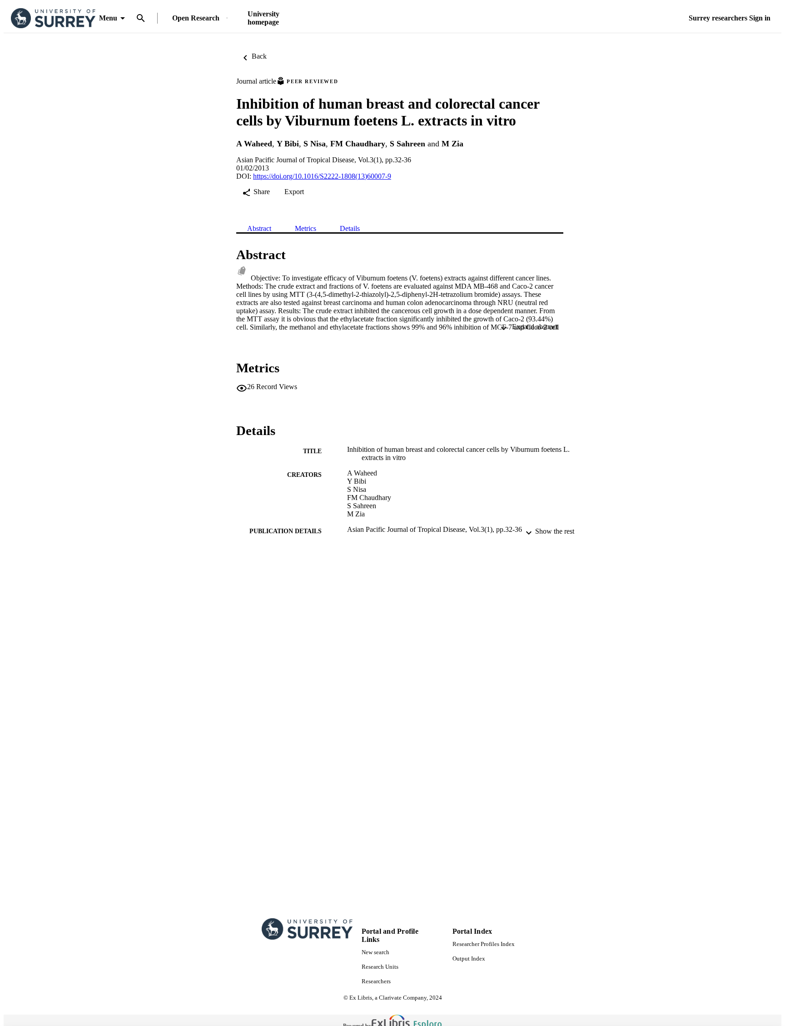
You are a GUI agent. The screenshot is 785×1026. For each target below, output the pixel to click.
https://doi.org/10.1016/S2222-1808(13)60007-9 (322, 176)
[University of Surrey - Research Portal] (53, 18)
